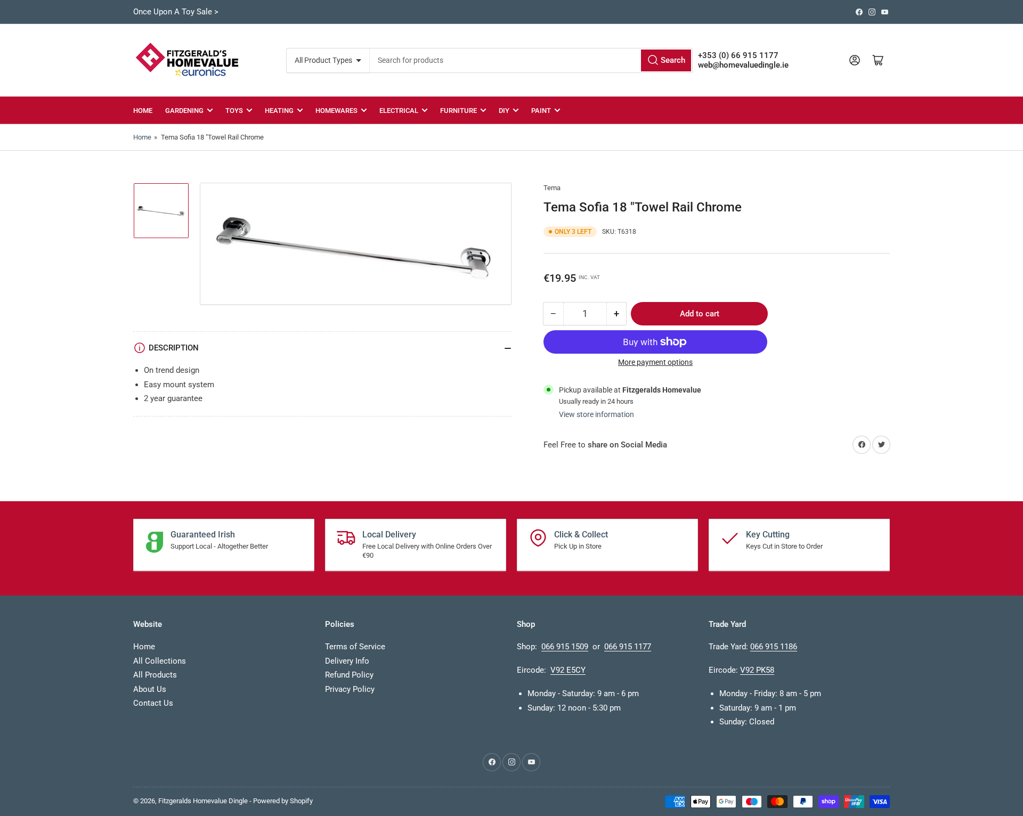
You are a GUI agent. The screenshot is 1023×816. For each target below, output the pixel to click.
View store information (596, 414)
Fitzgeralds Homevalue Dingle (203, 801)
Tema (552, 188)
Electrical (398, 111)
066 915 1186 (773, 646)
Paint (541, 111)
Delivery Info (347, 661)
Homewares (336, 111)
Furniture (458, 111)
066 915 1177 (627, 646)
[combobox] (531, 60)
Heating (279, 111)
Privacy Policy (350, 689)
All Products (155, 675)
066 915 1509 (564, 646)
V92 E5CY (568, 670)
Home (142, 111)
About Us (149, 689)
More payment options (655, 362)
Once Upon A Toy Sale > (175, 12)
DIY (504, 111)
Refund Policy (349, 675)
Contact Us (153, 703)
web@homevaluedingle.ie (743, 65)
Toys (234, 111)
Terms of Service (355, 646)
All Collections (159, 661)
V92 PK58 (757, 670)
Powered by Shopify (283, 801)
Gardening (184, 111)
